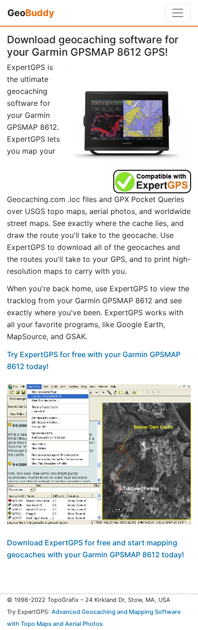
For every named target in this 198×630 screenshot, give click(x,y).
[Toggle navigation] (178, 13)
